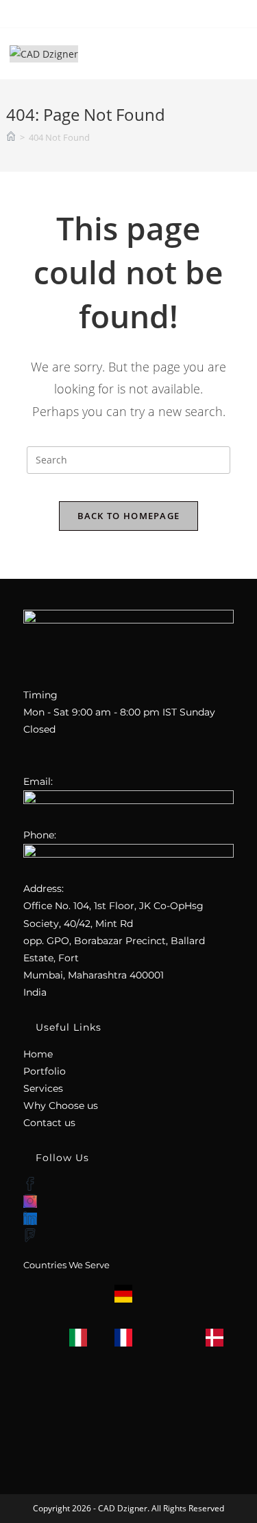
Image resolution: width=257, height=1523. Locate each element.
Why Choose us (60, 1105)
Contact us (49, 1123)
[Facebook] (30, 1184)
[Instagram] (30, 1201)
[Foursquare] (30, 1236)
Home (38, 1054)
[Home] (11, 137)
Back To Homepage (128, 515)
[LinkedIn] (30, 1219)
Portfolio (44, 1071)
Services (43, 1088)
